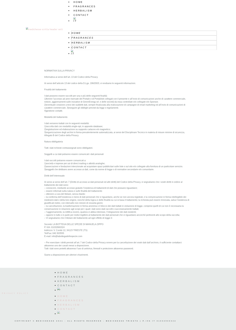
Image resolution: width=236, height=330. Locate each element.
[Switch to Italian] (144, 19)
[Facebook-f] (220, 323)
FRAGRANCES (84, 6)
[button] (141, 28)
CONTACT (81, 15)
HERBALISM (82, 10)
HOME (78, 2)
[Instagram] (207, 323)
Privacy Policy (15, 293)
